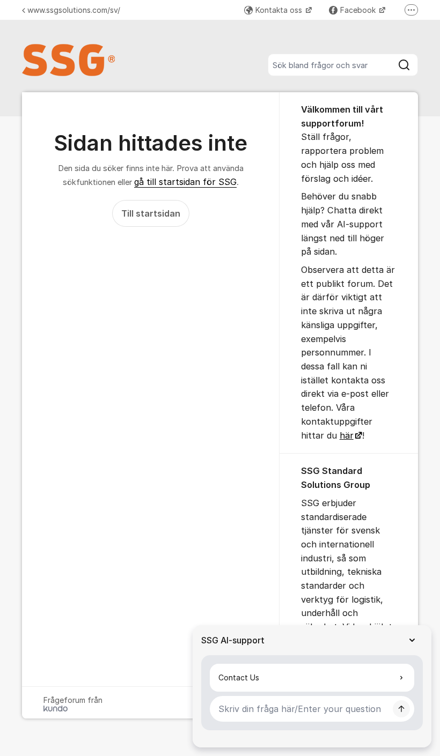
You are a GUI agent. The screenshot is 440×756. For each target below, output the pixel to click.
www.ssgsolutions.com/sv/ (73, 9)
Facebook (359, 9)
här (347, 435)
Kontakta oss (279, 9)
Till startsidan (150, 213)
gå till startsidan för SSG (185, 181)
